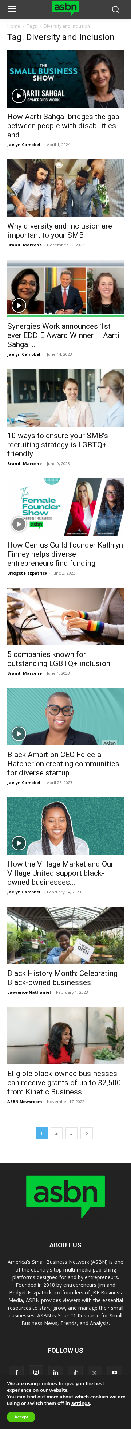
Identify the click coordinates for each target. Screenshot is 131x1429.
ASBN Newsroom (24, 1101)
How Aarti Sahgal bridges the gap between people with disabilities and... (63, 125)
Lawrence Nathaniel (29, 992)
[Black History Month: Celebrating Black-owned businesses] (65, 935)
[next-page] (86, 1133)
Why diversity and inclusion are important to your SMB (59, 231)
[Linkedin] (55, 1373)
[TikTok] (75, 1373)
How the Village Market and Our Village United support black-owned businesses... (60, 873)
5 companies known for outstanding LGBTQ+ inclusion (59, 659)
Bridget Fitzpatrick (27, 573)
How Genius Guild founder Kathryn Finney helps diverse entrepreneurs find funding (65, 554)
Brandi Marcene (24, 245)
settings (80, 1403)
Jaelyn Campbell (24, 144)
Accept (21, 1417)
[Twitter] (95, 1373)
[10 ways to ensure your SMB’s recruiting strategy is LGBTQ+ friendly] (65, 398)
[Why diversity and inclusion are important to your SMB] (65, 188)
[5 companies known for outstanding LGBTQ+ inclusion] (65, 616)
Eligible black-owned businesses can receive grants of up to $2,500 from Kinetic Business (64, 1082)
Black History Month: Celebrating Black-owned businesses (62, 978)
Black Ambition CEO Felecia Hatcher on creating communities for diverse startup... (63, 763)
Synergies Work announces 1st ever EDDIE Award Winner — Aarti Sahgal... (63, 335)
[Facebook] (16, 1373)
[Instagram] (36, 1372)
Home (13, 26)
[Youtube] (114, 1373)
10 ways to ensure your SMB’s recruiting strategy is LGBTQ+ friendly (57, 444)
